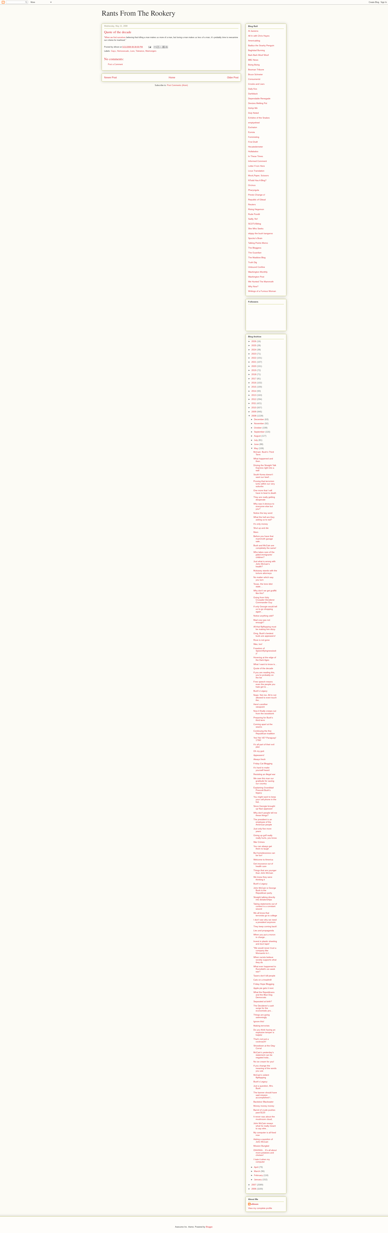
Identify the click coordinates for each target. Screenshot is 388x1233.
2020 (254, 366)
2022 (254, 358)
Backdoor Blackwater (263, 1102)
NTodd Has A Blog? (257, 180)
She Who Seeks (255, 228)
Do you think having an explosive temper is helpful (264, 1032)
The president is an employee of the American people (262, 822)
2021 (254, 362)
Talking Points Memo (258, 243)
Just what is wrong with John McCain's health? (264, 564)
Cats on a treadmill (262, 980)
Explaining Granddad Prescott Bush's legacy (263, 790)
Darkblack (253, 93)
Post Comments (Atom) (177, 85)
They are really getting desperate (264, 498)
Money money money (263, 1106)
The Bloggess (254, 248)
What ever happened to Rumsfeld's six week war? (264, 969)
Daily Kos (252, 89)
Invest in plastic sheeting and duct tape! (265, 942)
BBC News (253, 60)
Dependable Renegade (259, 98)
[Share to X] (160, 46)
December (259, 419)
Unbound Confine (256, 267)
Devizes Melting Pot (257, 103)
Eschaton (252, 127)
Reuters (252, 204)
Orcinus (252, 185)
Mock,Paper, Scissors (258, 175)
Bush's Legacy (260, 691)
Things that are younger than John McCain (264, 871)
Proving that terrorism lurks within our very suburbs (264, 484)
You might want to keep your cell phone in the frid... (264, 799)
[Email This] (155, 46)
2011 (254, 403)
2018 (254, 374)
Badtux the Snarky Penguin (261, 45)
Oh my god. (259, 751)
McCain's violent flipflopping (261, 1076)
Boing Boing (254, 64)
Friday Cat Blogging (262, 763)
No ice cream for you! (263, 1061)
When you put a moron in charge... (264, 935)
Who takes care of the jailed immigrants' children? (263, 554)
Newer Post (110, 77)
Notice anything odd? (263, 616)
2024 (254, 349)
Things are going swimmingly (261, 1016)
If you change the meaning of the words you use (264, 1068)
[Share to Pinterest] (166, 46)
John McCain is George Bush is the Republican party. (264, 890)
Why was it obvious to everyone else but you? (263, 506)
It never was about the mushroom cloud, (264, 1117)
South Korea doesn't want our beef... (263, 475)
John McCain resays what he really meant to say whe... (264, 1126)
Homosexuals (123, 51)
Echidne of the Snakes (259, 118)
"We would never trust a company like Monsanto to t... (264, 950)
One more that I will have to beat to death (264, 491)
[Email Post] (149, 47)
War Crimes (259, 842)
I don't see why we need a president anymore (265, 921)
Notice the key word (262, 513)
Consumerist (254, 79)
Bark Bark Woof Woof (258, 55)
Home (172, 77)
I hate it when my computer (261, 1160)
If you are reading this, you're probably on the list (264, 675)
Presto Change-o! (256, 195)
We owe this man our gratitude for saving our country (263, 781)
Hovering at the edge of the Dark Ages (264, 658)
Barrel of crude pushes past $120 (264, 1111)
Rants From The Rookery (138, 13)
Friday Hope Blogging (263, 984)
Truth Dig (252, 262)
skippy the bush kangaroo (260, 233)
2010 (254, 407)
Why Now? (253, 286)
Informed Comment (257, 161)
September (259, 432)
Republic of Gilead (257, 199)
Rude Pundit (254, 214)
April (256, 1167)
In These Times (255, 156)
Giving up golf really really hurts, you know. (265, 836)
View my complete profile (260, 1208)
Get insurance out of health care (263, 864)
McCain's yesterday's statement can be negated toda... (263, 1055)
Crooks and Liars (256, 84)
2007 (254, 1184)
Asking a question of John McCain (263, 1140)
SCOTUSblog (254, 223)
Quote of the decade (263, 668)
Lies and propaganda (263, 930)
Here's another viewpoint (260, 705)
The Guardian (254, 252)
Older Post (232, 77)
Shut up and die (261, 528)
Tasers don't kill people (264, 975)
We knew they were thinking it (262, 878)
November (259, 423)
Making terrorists (261, 1025)
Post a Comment (115, 64)
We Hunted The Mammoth (261, 281)
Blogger (209, 1227)
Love (132, 51)
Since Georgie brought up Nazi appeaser (264, 807)
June (256, 444)
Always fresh (259, 759)
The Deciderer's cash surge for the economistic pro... (263, 1008)
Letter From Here (256, 166)
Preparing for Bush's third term (263, 718)
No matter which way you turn (263, 578)
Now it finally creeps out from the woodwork (264, 712)
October (258, 427)
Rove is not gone (261, 640)
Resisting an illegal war (264, 774)
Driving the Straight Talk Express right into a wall (264, 468)
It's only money (260, 524)
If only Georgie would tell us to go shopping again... (265, 609)
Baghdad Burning (256, 50)
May (256, 448)
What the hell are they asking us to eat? (263, 518)
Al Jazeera (253, 31)
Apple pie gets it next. (263, 988)
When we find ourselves (115, 37)
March (257, 1171)
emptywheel (254, 122)
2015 (254, 387)
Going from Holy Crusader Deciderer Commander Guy (264, 600)
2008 (254, 415)
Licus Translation (256, 171)
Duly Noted (253, 113)
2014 (254, 391)
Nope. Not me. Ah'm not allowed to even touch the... (265, 697)
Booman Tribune (256, 69)
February (258, 1175)
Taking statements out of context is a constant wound (265, 906)
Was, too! (257, 644)
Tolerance (140, 51)
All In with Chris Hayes (258, 36)
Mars (255, 532)
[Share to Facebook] (163, 46)
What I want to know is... (265, 664)
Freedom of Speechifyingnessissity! (264, 651)
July (256, 440)
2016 (254, 382)
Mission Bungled (261, 1146)
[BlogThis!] (157, 46)
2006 (254, 1189)
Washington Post (256, 277)
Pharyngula (253, 190)
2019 (254, 370)
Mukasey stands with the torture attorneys (265, 571)
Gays (113, 51)
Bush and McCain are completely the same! (264, 546)
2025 (254, 345)
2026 (254, 341)
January (258, 1179)
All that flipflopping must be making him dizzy (264, 627)
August (257, 436)
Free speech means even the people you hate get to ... (264, 684)
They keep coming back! (265, 926)
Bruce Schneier (255, 74)
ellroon (254, 1204)
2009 (254, 411)
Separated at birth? (262, 1001)
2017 (254, 378)
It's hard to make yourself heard (261, 768)
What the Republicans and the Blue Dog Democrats (263, 995)
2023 (254, 354)
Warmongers (150, 51)
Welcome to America (263, 859)
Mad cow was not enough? (261, 621)
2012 (254, 399)
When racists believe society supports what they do (264, 960)
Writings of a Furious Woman (262, 291)
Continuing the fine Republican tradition (264, 732)
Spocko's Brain (255, 238)
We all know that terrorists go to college (265, 914)
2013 (254, 395)
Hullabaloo (253, 151)
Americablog (254, 40)
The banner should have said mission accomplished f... (265, 1095)
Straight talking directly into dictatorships (264, 898)
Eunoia (251, 132)
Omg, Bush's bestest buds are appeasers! (264, 634)
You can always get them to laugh (262, 847)
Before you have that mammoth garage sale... (263, 539)
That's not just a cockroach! (261, 1040)
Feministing (253, 137)
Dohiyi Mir (253, 108)
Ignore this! (258, 1021)
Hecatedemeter (255, 146)
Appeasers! (258, 755)
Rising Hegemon (256, 209)
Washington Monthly (258, 272)
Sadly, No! (253, 219)
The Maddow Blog (257, 257)
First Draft (253, 142)
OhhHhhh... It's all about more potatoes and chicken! (265, 1152)
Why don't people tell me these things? (265, 814)
